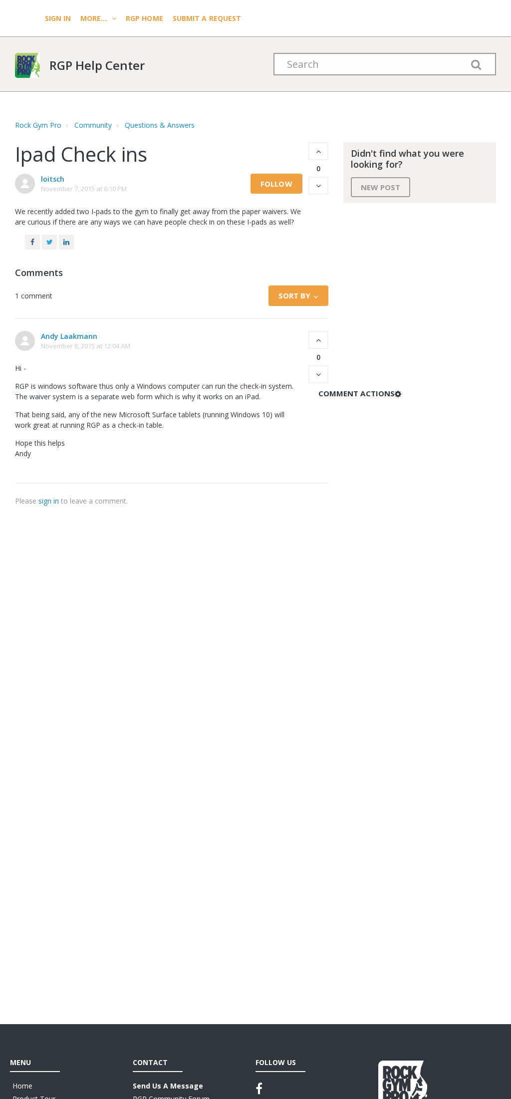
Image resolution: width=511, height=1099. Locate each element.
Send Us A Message (168, 1086)
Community (93, 125)
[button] (318, 151)
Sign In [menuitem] (59, 18)
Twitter (49, 242)
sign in (48, 501)
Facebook (32, 242)
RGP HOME (144, 18)
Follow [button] (276, 184)
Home (22, 1086)
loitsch (52, 179)
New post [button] (381, 187)
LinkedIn (66, 242)
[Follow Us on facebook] (259, 1088)
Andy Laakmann (69, 336)
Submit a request (207, 18)
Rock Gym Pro (38, 125)
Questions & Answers (160, 125)
